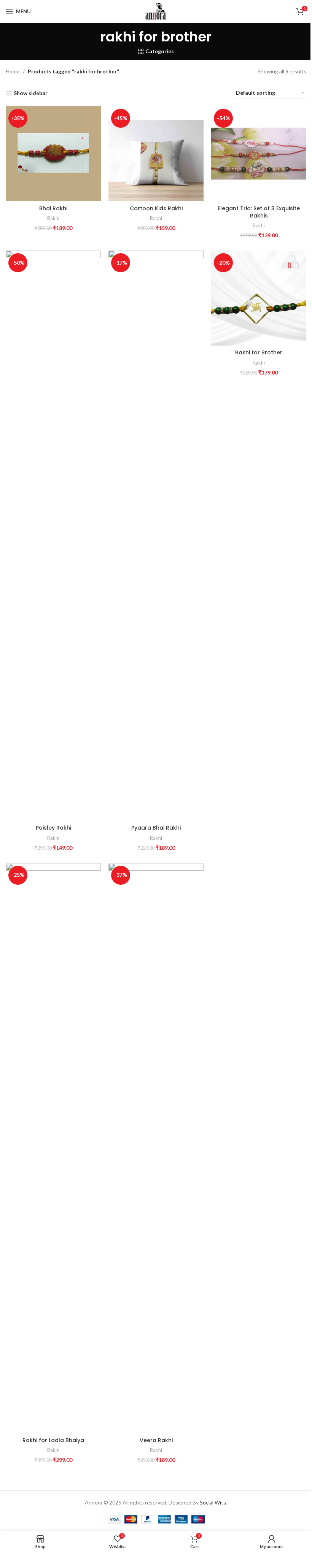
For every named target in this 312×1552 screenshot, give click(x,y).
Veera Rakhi (156, 1440)
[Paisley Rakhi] (53, 536)
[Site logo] (156, 11)
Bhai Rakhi (53, 208)
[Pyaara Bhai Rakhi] (156, 536)
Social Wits (213, 1502)
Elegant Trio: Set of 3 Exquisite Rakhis (259, 212)
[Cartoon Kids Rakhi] (156, 153)
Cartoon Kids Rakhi (156, 208)
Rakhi (53, 218)
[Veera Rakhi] (156, 1148)
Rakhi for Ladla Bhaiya (53, 1440)
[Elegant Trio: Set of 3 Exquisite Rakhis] (258, 153)
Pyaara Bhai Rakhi (156, 828)
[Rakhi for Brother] (258, 298)
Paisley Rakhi (53, 828)
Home (13, 71)
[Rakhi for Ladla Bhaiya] (53, 1148)
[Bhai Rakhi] (53, 153)
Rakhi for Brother (258, 352)
